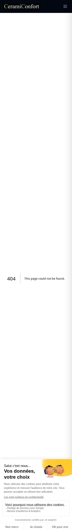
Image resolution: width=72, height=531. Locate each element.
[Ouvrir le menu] (65, 6)
